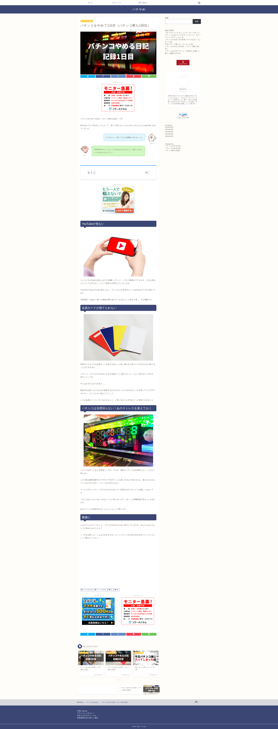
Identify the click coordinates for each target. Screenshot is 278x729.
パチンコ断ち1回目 (172, 150)
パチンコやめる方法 (173, 146)
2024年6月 (169, 132)
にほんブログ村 (183, 118)
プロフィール (116, 2)
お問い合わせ (142, 2)
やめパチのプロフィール (86, 715)
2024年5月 (169, 134)
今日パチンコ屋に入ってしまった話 (179, 44)
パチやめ (139, 9)
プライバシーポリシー (85, 713)
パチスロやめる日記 (87, 589)
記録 (117, 589)
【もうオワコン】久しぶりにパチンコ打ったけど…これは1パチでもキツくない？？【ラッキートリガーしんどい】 (183, 35)
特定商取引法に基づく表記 (87, 718)
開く (147, 172)
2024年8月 (169, 129)
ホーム (90, 2)
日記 (111, 589)
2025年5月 (169, 127)
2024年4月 (169, 136)
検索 (167, 18)
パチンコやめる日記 (86, 21)
